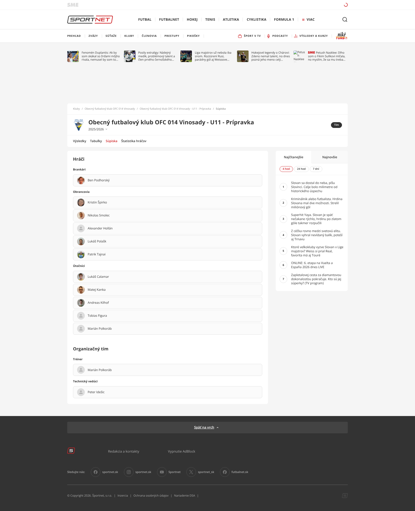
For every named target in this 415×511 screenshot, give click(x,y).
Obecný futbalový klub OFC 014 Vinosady (110, 109)
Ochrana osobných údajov (151, 495)
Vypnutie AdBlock (181, 451)
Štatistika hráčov (133, 141)
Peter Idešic (96, 392)
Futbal (145, 19)
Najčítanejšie (293, 157)
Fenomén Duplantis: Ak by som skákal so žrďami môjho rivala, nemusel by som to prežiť (101, 56)
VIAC (311, 19)
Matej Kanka (97, 290)
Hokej (192, 19)
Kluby (76, 109)
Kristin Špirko (97, 202)
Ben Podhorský (99, 180)
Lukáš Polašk (97, 241)
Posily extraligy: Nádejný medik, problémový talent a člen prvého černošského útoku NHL (156, 56)
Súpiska (111, 141)
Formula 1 (284, 19)
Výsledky (79, 141)
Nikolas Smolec (99, 215)
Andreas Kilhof (98, 303)
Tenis (210, 19)
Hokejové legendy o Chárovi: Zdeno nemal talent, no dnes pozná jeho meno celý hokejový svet (270, 56)
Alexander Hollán (100, 228)
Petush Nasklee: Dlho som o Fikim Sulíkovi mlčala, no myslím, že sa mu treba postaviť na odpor (326, 56)
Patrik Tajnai (97, 254)
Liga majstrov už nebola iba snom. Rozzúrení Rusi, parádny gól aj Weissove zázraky (213, 56)
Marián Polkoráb (100, 329)
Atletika (231, 19)
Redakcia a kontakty (123, 451)
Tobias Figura (97, 316)
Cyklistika (256, 19)
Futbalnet (169, 19)
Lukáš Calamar (98, 277)
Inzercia (122, 495)
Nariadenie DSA (184, 495)
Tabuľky (96, 141)
